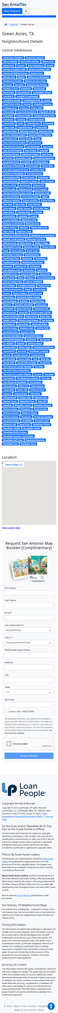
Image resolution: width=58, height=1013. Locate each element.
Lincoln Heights (10, 220)
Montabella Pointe (12, 247)
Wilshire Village (29, 413)
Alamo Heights (10, 61)
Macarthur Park (28, 220)
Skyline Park (42, 328)
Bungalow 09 (23, 92)
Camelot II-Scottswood (27, 96)
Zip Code (9, 699)
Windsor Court (42, 420)
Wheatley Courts (23, 405)
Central (14, 24)
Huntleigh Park (42, 193)
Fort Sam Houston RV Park (15, 169)
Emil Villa (7, 158)
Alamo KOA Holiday (29, 61)
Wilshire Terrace (11, 413)
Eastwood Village (30, 154)
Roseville (23, 312)
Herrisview (24, 185)
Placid (28, 289)
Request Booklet (29, 755)
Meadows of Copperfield (42, 235)
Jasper (45, 196)
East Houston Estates (13, 146)
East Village (30, 150)
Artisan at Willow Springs (15, 73)
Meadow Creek (24, 231)
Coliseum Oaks (23, 115)
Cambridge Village (42, 92)
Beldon (21, 77)
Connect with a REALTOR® (21, 711)
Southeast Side (10, 332)
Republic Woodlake (24, 304)
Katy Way (7, 204)
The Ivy (37, 374)
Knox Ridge (8, 212)
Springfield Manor (33, 335)
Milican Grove (9, 243)
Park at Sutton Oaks (12, 281)
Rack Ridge (8, 297)
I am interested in (14, 625)
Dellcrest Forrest (28, 131)
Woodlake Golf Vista (13, 440)
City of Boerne (23, 895)
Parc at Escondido (45, 277)
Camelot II (8, 96)
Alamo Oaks (48, 61)
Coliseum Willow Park (44, 115)
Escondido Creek (23, 158)
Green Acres (29, 177)
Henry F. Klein (9, 185)
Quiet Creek (36, 293)
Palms (20, 277)
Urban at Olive (37, 389)
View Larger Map (11, 527)
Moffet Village (41, 243)
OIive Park (45, 274)
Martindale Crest (39, 227)
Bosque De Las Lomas (35, 80)
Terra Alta (45, 359)
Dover (37, 138)
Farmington (33, 165)
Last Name (10, 600)
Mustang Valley (31, 247)
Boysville (19, 84)
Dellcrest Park (45, 131)
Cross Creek (8, 127)
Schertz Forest (10, 328)
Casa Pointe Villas (11, 104)
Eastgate (43, 150)
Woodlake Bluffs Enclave (15, 432)
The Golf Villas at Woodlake (16, 370)
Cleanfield (8, 115)
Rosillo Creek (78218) (41, 312)
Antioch (21, 65)
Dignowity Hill (10, 138)
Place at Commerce (12, 289)
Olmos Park (8, 277)
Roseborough (9, 312)
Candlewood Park (32, 100)
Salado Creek (9, 320)
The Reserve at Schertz (27, 378)
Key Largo (20, 204)
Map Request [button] (12, 11)
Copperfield (9, 123)
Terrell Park (44, 362)
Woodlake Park (10, 443)
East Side (47, 146)
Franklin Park (37, 169)
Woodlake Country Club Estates (18, 436)
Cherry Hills (36, 108)
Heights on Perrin (28, 181)
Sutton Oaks (24, 359)
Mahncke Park (32, 223)
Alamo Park (8, 65)
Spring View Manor (12, 335)
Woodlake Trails (28, 443)
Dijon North (25, 138)
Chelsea (24, 108)
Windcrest (26, 417)
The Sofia (45, 378)
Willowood (25, 409)
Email (8, 612)
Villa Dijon (35, 393)
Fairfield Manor (41, 162)
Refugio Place (37, 301)
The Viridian (35, 382)
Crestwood (48, 123)
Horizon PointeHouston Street (17, 193)
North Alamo (17, 250)
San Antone (47, 320)
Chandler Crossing (42, 104)
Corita (20, 123)
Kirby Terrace (24, 208)
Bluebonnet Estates (12, 80)
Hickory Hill (38, 185)
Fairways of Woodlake (13, 165)
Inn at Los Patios (11, 196)
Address (9, 662)
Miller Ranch (25, 243)
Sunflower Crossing (38, 351)
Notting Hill (20, 266)
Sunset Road (9, 359)
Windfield (27, 420)
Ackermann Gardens (13, 57)
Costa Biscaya (33, 123)
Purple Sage (39, 289)
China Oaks (8, 111)
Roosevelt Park (41, 308)
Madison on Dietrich (13, 223)
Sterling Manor (35, 343)
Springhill (31, 339)
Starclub (21, 343)
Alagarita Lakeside (35, 57)
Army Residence (35, 65)
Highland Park (25, 189)
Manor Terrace (10, 227)
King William (34, 204)
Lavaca (34, 216)
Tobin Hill (23, 386)
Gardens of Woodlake (13, 173)
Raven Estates (10, 301)
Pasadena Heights (26, 285)
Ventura (7, 393)
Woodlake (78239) (11, 428)
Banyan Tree (9, 77)
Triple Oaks (8, 389)
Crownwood (41, 127)
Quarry (6, 293)
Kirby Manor (9, 208)
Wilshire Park (40, 409)
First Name (10, 588)
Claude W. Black (46, 111)
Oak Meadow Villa (11, 270)
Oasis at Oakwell (29, 274)
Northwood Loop (11, 262)
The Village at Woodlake (14, 382)
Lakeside (38, 212)
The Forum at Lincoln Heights (17, 366)
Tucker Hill (22, 389)
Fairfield (26, 162)
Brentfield (26, 88)
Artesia (50, 65)
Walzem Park (40, 397)
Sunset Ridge (37, 355)
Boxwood (7, 84)
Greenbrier (43, 177)
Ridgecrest (41, 304)
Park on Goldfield (33, 281)
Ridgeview (8, 308)
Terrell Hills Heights (26, 362)
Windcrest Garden (43, 417)
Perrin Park (44, 285)
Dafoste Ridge (10, 131)
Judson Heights (30, 200)
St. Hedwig (8, 343)
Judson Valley (47, 200)
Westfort (7, 405)
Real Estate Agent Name (17, 650)
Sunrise (6, 355)
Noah (5, 250)
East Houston (35, 142)
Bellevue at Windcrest (38, 77)
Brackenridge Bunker (37, 84)
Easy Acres (47, 154)
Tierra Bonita (9, 386)
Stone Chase (24, 347)
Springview (44, 339)
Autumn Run (37, 73)
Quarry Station (20, 293)
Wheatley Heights (42, 405)
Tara (35, 359)
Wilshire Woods (10, 417)
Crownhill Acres (24, 127)
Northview (27, 258)
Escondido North (11, 162)
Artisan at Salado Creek (14, 69)
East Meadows (33, 146)
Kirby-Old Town (41, 208)
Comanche (8, 119)
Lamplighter (9, 216)
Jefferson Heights (11, 200)
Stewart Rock (9, 347)
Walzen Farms (10, 401)
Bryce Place (8, 92)
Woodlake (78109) (41, 424)
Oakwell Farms (10, 274)
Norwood (7, 266)
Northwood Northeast (32, 262)
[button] (51, 1006)
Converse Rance (36, 119)
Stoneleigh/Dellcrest (43, 347)
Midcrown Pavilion (36, 239)
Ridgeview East (23, 308)
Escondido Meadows (44, 158)
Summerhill (9, 351)
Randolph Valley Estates (28, 297)
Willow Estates (10, 409)
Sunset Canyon (21, 355)
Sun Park (22, 351)
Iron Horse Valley (30, 196)
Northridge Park (11, 258)
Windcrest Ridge (11, 420)
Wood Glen (24, 424)
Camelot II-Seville (11, 100)
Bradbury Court (10, 88)
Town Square (37, 386)
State (7, 687)
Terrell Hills (8, 362)
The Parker (8, 378)
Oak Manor (35, 266)
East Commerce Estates (14, 142)
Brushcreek (39, 88)
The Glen (39, 366)
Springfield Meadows (13, 339)
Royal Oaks (31, 316)
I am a (9, 637)
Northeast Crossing (12, 254)
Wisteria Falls (9, 424)
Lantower (22, 216)
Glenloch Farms (34, 173)
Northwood (40, 258)
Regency (7, 304)
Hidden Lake (9, 189)
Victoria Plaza (20, 393)
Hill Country (41, 189)
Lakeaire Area (23, 212)
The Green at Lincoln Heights (17, 374)
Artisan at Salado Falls (39, 69)
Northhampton (32, 254)
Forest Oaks (47, 165)
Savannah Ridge (39, 324)
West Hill (42, 401)
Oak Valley (29, 270)
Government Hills (11, 177)
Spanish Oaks (27, 332)
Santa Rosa (23, 324)
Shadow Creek (26, 328)
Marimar (24, 227)
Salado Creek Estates (29, 320)
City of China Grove (26, 111)
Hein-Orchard (47, 181)
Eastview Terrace (11, 154)
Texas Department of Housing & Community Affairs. (24, 815)
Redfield (24, 301)
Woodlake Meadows (35, 440)
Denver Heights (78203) (14, 135)
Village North (9, 397)
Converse (20, 119)
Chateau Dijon (10, 108)
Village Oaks (25, 397)
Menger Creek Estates (13, 239)
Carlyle (47, 100)
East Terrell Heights (12, 150)
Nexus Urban (48, 247)
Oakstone (41, 270)
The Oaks (48, 374)
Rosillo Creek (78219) (13, 316)
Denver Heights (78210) (40, 135)
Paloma (30, 277)
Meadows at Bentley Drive (15, 235)
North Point (32, 250)
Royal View (45, 316)
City (7, 674)
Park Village (9, 285)
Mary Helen (8, 231)
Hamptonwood (10, 181)
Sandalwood (9, 324)
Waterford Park (27, 401)
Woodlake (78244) (31, 428)
